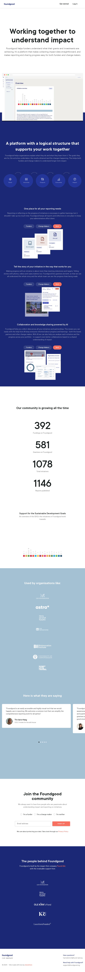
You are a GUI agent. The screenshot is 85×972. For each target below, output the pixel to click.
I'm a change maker (44, 815)
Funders (29, 226)
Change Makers (43, 226)
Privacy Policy (63, 832)
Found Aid (61, 866)
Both (57, 226)
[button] (40, 742)
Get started (64, 4)
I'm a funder (27, 815)
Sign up (61, 824)
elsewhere (28, 965)
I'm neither (60, 815)
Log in (75, 4)
